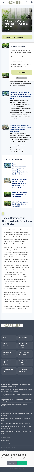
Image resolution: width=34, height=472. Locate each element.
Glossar (4, 450)
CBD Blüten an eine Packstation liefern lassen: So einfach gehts (16, 400)
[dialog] (17, 459)
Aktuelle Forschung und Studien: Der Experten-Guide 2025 (20, 204)
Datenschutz (6, 444)
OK (22, 463)
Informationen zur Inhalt (9, 447)
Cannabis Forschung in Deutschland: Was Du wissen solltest (19, 195)
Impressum (6, 440)
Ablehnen (11, 463)
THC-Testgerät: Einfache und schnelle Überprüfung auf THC (16, 395)
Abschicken (21, 72)
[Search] (26, 2)
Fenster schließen (22, 77)
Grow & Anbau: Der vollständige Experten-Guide (15, 423)
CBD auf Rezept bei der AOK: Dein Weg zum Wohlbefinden (14, 405)
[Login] (31, 2)
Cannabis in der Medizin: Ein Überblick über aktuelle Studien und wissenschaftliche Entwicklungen (20, 183)
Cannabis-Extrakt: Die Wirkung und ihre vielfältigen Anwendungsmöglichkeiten (16, 390)
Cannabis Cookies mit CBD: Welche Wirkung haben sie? (16, 432)
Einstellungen (17, 459)
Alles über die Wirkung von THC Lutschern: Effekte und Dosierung (16, 427)
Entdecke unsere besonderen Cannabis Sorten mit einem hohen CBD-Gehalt (16, 385)
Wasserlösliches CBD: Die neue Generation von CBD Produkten (16, 414)
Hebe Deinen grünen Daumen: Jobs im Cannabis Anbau (15, 419)
